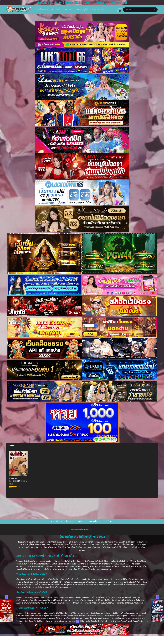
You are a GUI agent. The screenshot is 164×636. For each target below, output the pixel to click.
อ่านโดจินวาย (56, 521)
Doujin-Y (81, 521)
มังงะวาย (69, 521)
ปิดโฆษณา (83, 621)
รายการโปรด (107, 521)
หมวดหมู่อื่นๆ (93, 521)
